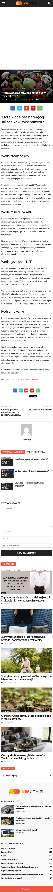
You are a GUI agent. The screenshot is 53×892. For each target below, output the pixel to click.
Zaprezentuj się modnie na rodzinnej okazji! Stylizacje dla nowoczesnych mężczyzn (26, 599)
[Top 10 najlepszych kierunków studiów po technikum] (7, 809)
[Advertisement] (26, 34)
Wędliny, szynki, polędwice (11, 871)
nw (2, 604)
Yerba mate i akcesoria (9, 859)
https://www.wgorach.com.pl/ (26, 379)
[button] (49, 3)
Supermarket (6, 89)
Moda (4, 593)
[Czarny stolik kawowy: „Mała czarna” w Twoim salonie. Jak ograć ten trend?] (26, 739)
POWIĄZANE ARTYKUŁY (13, 452)
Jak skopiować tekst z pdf (26, 830)
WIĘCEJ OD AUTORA (36, 452)
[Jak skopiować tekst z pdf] (7, 833)
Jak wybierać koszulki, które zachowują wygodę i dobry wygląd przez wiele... (23, 638)
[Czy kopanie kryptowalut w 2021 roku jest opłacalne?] (7, 821)
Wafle (3, 856)
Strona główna (6, 65)
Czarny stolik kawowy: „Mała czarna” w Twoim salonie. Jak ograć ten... (23, 757)
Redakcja (9, 100)
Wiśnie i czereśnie (8, 848)
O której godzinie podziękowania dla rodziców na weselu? (11, 412)
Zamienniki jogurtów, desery (12, 863)
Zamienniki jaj (6, 852)
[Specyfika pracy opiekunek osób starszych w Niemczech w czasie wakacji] (26, 660)
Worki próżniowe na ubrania (11, 878)
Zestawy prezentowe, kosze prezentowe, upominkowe (22, 874)
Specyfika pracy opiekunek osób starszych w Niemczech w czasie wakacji (26, 678)
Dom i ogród (6, 711)
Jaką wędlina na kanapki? (40, 409)
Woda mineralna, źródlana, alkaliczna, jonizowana (26, 89)
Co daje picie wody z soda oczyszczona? (32, 471)
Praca (3, 672)
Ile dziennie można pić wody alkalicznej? (31, 459)
